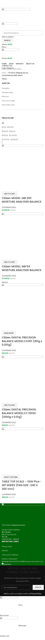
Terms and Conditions (10, 555)
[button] (9, 193)
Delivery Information (9, 559)
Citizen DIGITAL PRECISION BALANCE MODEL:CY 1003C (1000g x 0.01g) (19, 413)
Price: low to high (8, 101)
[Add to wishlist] (18, 188)
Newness (5, 96)
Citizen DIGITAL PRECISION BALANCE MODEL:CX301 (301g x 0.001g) (22, 341)
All (3, 123)
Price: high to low (8, 105)
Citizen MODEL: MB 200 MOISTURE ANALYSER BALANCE (21, 200)
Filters (4, 79)
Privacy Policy (7, 546)
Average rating (7, 92)
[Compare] (5, 188)
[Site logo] (16, 15)
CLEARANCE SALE (9, 207)
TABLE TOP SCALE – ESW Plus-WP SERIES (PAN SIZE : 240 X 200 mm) (21, 485)
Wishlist (5, 551)
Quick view (11, 188)
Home (4, 73)
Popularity (5, 88)
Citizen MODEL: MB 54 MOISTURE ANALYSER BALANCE (21, 268)
